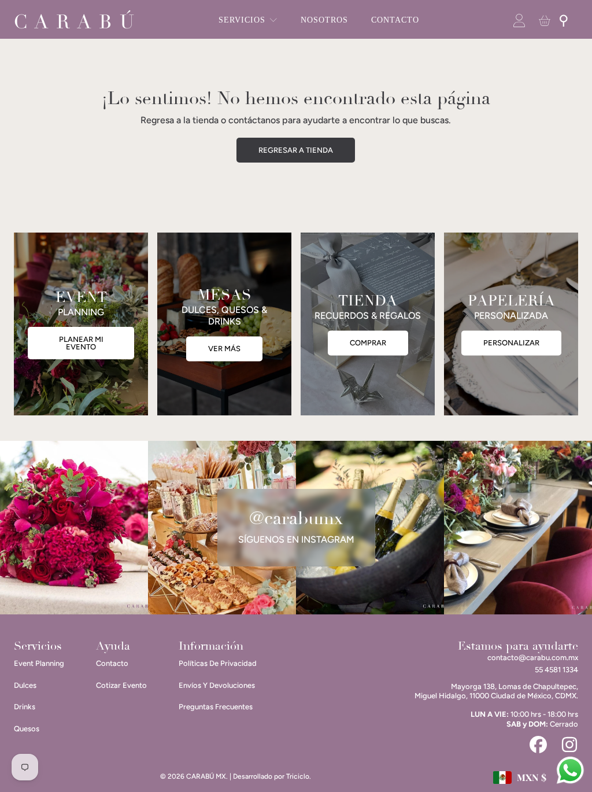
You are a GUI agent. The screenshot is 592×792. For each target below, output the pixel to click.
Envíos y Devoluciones (217, 685)
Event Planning (39, 663)
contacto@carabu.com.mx (532, 657)
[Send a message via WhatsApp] (570, 770)
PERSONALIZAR (511, 343)
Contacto (112, 663)
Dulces (25, 685)
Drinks (24, 706)
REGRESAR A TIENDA (295, 150)
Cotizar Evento (121, 685)
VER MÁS (224, 349)
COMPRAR (368, 343)
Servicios (243, 20)
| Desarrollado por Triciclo (269, 776)
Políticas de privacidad (218, 663)
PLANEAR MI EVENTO (81, 343)
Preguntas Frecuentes (216, 706)
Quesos (26, 728)
